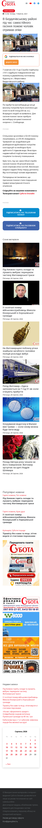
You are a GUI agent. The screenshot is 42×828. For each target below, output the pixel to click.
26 (16, 754)
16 (35, 747)
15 (30, 747)
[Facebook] (34, 3)
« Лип (8, 764)
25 (12, 754)
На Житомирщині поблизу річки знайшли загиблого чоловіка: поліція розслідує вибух (20, 351)
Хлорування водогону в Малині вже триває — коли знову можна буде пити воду (20, 426)
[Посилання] (8, 3)
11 (12, 747)
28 (26, 754)
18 (12, 751)
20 (21, 751)
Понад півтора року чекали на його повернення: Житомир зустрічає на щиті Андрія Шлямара (19, 466)
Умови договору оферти (13, 818)
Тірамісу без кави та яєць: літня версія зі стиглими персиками (20, 534)
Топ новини (21, 495)
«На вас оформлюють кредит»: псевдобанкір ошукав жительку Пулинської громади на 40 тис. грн (18, 714)
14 (26, 747)
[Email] (26, 3)
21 (26, 751)
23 (35, 751)
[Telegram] (38, 3)
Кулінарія (7, 530)
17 (7, 751)
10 (7, 747)
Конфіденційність (10, 821)
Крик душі (20, 511)
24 (7, 754)
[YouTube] (30, 3)
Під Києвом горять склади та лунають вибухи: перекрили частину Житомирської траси (18, 272)
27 (21, 754)
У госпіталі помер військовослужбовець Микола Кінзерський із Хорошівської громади (19, 311)
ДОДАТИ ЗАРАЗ (11, 62)
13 (21, 747)
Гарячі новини (9, 495)
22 (30, 751)
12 (16, 747)
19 (16, 751)
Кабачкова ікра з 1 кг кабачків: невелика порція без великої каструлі (20, 721)
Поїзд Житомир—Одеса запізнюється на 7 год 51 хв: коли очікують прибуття (21, 389)
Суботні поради (18, 530)
